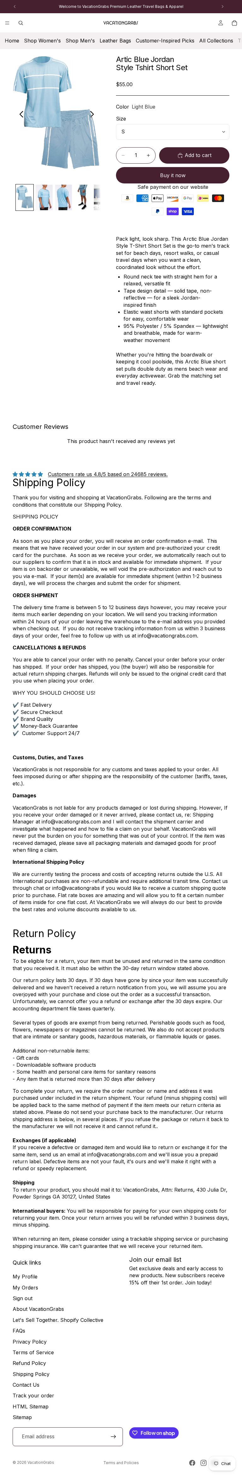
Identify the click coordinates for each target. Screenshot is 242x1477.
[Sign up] (113, 1436)
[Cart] (234, 23)
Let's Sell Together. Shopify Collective (58, 1320)
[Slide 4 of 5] (82, 197)
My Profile (25, 1276)
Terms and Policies (121, 1462)
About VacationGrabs (38, 1309)
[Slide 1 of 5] (24, 197)
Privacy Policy (30, 1342)
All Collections (216, 40)
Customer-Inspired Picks (165, 40)
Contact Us (26, 1385)
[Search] (21, 23)
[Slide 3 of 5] (63, 197)
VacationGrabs (40, 1462)
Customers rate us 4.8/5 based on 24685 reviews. (108, 474)
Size (121, 118)
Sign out (22, 1298)
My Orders (25, 1287)
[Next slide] (94, 115)
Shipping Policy (31, 1374)
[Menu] (7, 23)
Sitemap (22, 1417)
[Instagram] (203, 1463)
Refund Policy (29, 1363)
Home (12, 40)
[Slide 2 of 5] (44, 197)
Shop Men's (80, 40)
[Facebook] (192, 1463)
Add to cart (198, 155)
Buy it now (173, 175)
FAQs (19, 1331)
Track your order (33, 1396)
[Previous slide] (20, 115)
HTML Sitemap (31, 1406)
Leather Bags (115, 40)
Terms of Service (33, 1352)
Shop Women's (42, 40)
